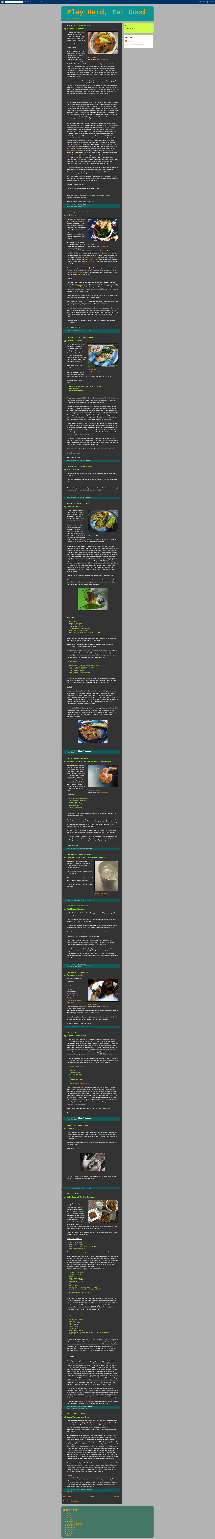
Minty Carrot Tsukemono (76, 272)
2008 (67, 1535)
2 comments (88, 204)
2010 (67, 1520)
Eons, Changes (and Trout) (78, 1417)
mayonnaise (74, 1119)
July (68, 1531)
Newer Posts (67, 1496)
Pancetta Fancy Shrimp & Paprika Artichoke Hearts (89, 761)
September (71, 1527)
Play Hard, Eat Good (106, 12)
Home (92, 1496)
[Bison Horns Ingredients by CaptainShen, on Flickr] (92, 611)
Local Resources (79, 206)
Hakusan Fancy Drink (100, 893)
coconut (78, 1408)
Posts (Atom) (75, 1501)
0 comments (88, 848)
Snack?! (70, 1128)
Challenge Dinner (74, 341)
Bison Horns (72, 506)
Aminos (80, 285)
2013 (67, 1514)
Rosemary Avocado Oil (82, 1083)
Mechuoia (70, 150)
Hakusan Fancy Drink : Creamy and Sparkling (86, 857)
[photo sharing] (102, 55)
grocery (73, 206)
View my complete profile (135, 44)
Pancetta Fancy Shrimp (93, 790)
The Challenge (73, 469)
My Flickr (130, 28)
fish (72, 1491)
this (116, 473)
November (71, 1525)
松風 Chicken (72, 215)
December (71, 1521)
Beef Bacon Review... (76, 909)
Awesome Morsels (75, 975)
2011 (67, 1518)
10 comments (88, 1406)
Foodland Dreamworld (76, 28)
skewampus (84, 1408)
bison (72, 752)
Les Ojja (78, 150)
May (69, 1533)
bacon (72, 966)
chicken (73, 332)
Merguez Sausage (92, 57)
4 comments (88, 330)
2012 (67, 1516)
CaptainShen (104, 59)
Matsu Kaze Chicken (90, 259)
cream (79, 966)
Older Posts (116, 1496)
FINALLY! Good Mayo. (76, 1035)
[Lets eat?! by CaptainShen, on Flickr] (92, 743)
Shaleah (130, 41)
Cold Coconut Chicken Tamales (80, 1197)
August (69, 1529)
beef (76, 966)
